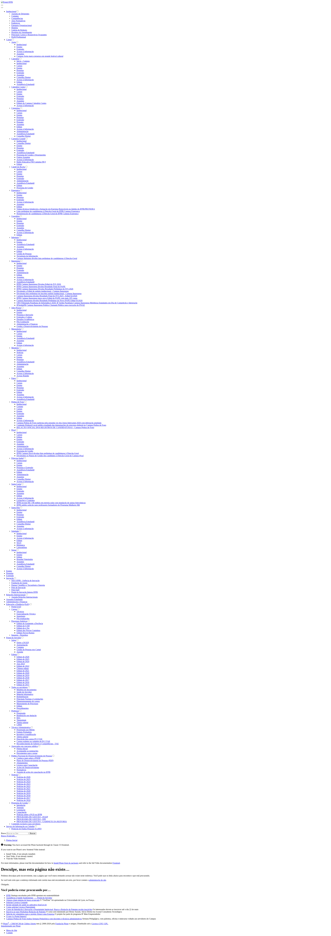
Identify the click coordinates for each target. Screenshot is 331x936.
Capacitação (22, 812)
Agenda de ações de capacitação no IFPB (33, 772)
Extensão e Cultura (24, 317)
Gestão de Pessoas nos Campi (29, 649)
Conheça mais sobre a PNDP (28, 758)
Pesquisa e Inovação (25, 315)
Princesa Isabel (17, 458)
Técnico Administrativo (21, 727)
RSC (19, 718)
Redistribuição (22, 697)
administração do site (97, 880)
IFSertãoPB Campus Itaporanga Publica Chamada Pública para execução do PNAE (51, 305)
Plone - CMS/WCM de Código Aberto (19, 924)
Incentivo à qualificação (26, 734)
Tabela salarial (22, 722)
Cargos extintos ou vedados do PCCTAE (33, 741)
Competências (17, 18)
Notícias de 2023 (23, 784)
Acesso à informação (25, 528)
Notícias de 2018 (23, 796)
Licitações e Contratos (26, 500)
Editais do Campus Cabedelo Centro (31, 103)
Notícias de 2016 (23, 800)
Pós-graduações (23, 618)
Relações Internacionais (15, 595)
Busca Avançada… (9, 836)
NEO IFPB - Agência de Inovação (25, 580)
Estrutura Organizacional (21, 25)
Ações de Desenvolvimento (28, 767)
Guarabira (15, 216)
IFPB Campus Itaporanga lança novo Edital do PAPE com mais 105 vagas (47, 298)
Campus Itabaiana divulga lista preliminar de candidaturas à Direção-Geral (47, 258)
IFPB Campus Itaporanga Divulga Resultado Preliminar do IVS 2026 (45, 289)
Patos (13, 378)
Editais (19, 82)
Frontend (116, 863)
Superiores (21, 616)
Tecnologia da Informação (27, 256)
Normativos (21, 770)
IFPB (8, 895)
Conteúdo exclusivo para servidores (25, 824)
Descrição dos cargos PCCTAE (29, 739)
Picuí (13, 430)
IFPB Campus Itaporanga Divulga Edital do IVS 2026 (39, 284)
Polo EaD (15, 590)
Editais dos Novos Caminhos (28, 630)
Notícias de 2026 (23, 777)
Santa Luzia (16, 484)
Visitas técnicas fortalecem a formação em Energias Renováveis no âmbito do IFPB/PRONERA (56, 209)
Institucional (11, 11)
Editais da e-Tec (23, 628)
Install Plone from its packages (66, 863)
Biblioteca (21, 545)
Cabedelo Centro (18, 87)
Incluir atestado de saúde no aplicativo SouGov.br (26, 905)
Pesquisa (20, 70)
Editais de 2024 (23, 661)
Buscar (32, 833)
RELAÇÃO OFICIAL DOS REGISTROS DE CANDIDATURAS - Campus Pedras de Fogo (55, 427)
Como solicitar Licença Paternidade (20, 907)
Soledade (15, 531)
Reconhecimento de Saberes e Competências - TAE (38, 744)
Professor (15, 711)
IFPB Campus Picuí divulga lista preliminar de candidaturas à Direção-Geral (48, 453)
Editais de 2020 (23, 673)
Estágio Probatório (24, 732)
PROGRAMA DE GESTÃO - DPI (31, 819)
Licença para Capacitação (27, 765)
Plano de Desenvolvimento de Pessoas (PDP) (35, 760)
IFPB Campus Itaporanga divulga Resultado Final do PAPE (41, 286)
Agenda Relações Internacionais (24, 597)
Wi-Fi (19, 543)
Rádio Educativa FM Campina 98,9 (31, 162)
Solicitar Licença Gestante (17, 902)
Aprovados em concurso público (24, 746)
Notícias (20, 352)
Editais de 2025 (23, 659)
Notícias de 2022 (23, 786)
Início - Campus (23, 61)
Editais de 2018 (23, 678)
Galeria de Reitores (19, 30)
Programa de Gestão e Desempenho (31, 155)
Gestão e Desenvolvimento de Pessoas (32, 326)
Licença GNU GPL (100, 924)
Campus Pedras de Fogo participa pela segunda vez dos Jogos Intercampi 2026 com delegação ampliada (59, 423)
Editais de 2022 (23, 666)
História (14, 28)
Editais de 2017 (23, 680)
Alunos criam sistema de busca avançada (22, 900)
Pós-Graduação (23, 322)
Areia (13, 42)
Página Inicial (22, 749)
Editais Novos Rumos (25, 633)
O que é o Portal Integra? (16, 916)
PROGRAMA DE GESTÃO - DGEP (32, 817)
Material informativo (25, 694)
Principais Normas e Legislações (30, 699)
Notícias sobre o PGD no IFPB (29, 814)
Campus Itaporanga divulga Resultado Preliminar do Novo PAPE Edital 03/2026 (49, 300)
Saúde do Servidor (24, 692)
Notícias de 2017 (23, 798)
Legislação (21, 810)
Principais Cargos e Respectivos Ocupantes (29, 35)
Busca (3, 833)
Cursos (19, 66)
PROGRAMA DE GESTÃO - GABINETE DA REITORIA (42, 821)
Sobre (13, 640)
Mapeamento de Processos (27, 704)
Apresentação (22, 645)
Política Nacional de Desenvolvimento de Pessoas (31, 756)
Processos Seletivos (19, 621)
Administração (22, 131)
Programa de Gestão (25, 188)
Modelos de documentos (26, 690)
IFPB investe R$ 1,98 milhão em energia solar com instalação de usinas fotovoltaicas (51, 503)
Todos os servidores (19, 687)
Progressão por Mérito (26, 730)
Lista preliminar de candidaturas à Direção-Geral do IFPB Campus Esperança (48, 211)
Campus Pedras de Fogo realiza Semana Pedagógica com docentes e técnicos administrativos (44, 919)
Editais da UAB (23, 626)
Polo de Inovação (18, 587)
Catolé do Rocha (18, 167)
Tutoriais (20, 807)
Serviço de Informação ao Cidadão (20, 826)
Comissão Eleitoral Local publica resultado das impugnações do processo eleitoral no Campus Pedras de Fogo (61, 425)
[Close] (2, 7)
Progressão (21, 713)
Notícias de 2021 (23, 789)
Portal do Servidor (13, 638)
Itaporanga (15, 261)
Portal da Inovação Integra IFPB (24, 592)
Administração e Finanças (27, 324)
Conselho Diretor (24, 77)
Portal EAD (16, 607)
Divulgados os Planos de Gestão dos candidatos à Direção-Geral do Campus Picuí (50, 456)
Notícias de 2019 (23, 793)
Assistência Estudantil (25, 84)
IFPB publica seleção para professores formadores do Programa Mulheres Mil (48, 505)
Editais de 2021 (23, 671)
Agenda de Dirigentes (20, 14)
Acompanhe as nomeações (27, 751)
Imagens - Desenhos (19, 635)
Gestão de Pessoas (24, 254)
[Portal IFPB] (7, 2)
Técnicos (20, 611)
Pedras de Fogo (17, 402)
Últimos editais (23, 668)
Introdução (21, 805)
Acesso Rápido (23, 376)
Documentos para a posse (27, 753)
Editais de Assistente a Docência (30, 623)
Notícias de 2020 (23, 791)
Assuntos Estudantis (14, 599)
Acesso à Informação (25, 51)
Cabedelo (15, 59)
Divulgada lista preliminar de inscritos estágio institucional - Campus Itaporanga (49, 293)
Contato (20, 406)
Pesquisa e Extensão (25, 467)
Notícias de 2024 (23, 782)
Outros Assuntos (23, 157)
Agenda (20, 652)
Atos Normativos (18, 21)
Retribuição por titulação (27, 715)
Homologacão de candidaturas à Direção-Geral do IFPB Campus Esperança (47, 214)
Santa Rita (15, 508)
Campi (9, 40)
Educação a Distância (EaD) (17, 604)
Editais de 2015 (23, 685)
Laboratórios (22, 547)
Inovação (10, 578)
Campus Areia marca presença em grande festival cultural (40, 56)
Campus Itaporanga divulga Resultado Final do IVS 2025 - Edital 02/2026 (47, 296)
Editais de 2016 (23, 682)
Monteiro (15, 348)
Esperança (15, 190)
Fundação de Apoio (19, 583)
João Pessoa (16, 308)
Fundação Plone (62, 924)
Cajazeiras (15, 108)
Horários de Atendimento (21, 32)
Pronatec (20, 122)
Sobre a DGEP (23, 642)
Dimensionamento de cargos (28, 701)
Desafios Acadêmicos (25, 319)
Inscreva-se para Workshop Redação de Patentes (26, 912)
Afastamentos (22, 763)
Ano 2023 (21, 664)
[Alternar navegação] (2, 5)
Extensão (20, 49)
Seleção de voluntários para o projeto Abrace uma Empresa (30, 914)
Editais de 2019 (23, 675)
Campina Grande (18, 139)
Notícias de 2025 (23, 779)
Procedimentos (23, 708)
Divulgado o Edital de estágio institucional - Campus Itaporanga (43, 291)
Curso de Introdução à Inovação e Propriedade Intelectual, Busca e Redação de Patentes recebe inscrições (49, 909)
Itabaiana (15, 237)
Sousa (13, 550)
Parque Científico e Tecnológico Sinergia (28, 585)
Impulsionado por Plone (11, 926)
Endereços (15, 23)
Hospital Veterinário (25, 559)
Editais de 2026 (23, 657)
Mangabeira (16, 329)
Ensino (19, 47)
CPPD (19, 725)
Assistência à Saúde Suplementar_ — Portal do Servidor (29, 898)
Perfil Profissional (18, 37)
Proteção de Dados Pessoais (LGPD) (26, 829)
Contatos (15, 16)
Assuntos (20, 54)
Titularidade (21, 720)
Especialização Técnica (26, 614)
